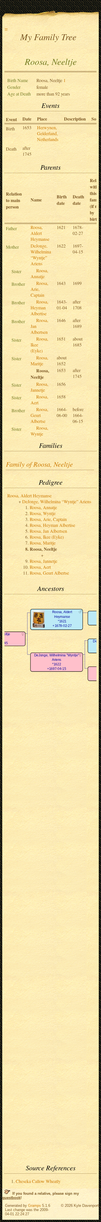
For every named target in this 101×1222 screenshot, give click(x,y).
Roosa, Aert (40, 567)
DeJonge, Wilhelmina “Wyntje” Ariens (41, 254)
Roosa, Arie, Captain (39, 289)
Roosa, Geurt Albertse (39, 415)
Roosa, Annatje (39, 273)
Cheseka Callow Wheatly (38, 1181)
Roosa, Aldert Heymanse (40, 233)
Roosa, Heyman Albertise (39, 307)
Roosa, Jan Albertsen (48, 531)
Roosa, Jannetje (39, 387)
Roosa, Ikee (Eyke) (47, 537)
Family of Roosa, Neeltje (39, 463)
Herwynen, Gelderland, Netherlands (47, 133)
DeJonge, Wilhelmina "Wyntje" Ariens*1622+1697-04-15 (56, 662)
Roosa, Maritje (39, 360)
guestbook (11, 1198)
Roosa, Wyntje (39, 431)
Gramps (34, 1205)
